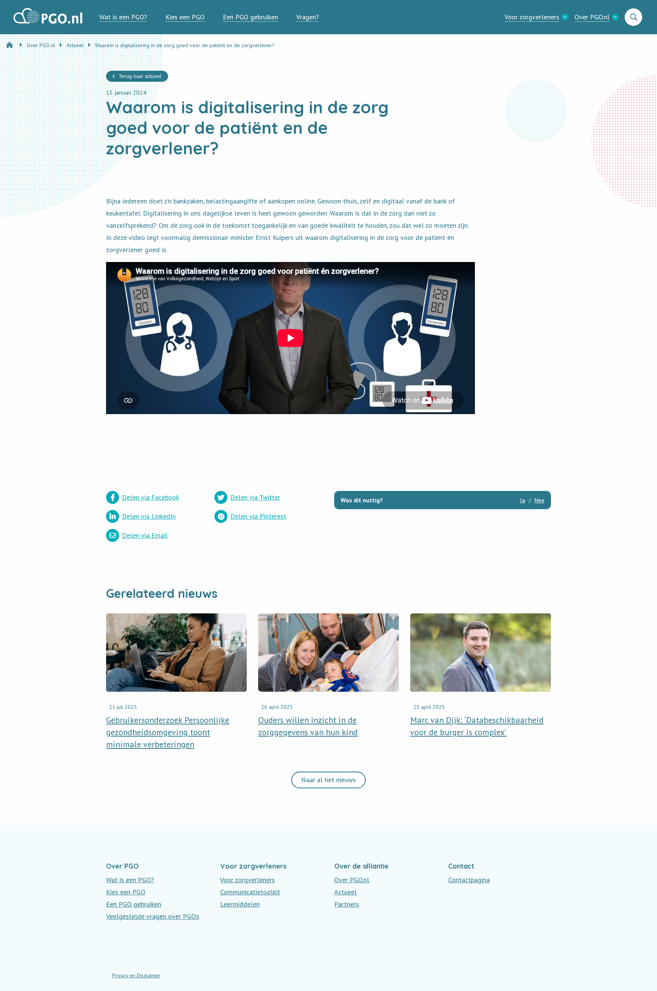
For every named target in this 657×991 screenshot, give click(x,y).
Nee (539, 500)
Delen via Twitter (255, 497)
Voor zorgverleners (532, 17)
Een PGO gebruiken (250, 17)
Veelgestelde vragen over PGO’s (152, 916)
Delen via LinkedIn (149, 516)
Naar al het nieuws (328, 779)
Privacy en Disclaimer (136, 975)
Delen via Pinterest (258, 516)
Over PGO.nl (591, 17)
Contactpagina (469, 879)
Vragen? (307, 17)
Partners (346, 904)
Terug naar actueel (140, 76)
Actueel (345, 892)
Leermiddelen (240, 904)
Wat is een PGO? (123, 17)
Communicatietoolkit (250, 892)
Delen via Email (145, 535)
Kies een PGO (185, 17)
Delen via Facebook (150, 497)
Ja (522, 500)
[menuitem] (123, 17)
